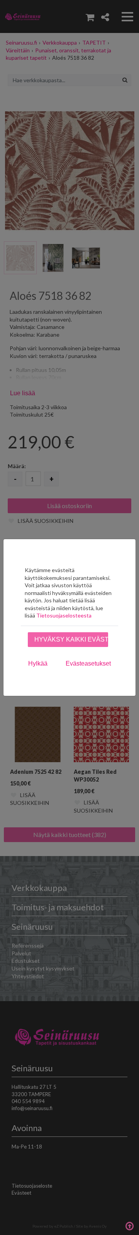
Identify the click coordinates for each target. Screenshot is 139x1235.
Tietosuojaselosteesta (64, 615)
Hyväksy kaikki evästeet (71, 639)
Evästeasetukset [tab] (88, 663)
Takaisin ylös (129, 1225)
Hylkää (37, 663)
